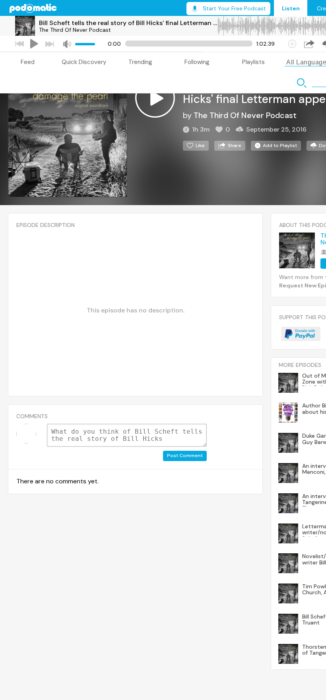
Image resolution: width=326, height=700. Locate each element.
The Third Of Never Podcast (75, 29)
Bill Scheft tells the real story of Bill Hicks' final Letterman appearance (128, 23)
